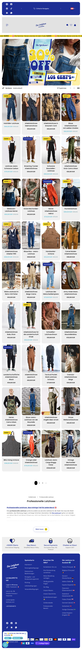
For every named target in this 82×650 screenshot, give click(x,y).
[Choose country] (73, 8)
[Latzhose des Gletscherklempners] (51, 275)
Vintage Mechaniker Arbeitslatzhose (70, 462)
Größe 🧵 (8, 638)
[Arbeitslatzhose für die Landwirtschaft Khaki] (31, 316)
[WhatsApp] (11, 13)
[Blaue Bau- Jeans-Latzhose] (31, 235)
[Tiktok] (11, 8)
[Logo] (41, 25)
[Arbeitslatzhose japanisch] (31, 358)
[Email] (7, 13)
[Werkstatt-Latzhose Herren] (11, 192)
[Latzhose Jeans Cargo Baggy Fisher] (51, 444)
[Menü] (7, 25)
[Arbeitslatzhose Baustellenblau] (70, 316)
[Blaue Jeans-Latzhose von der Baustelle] (31, 401)
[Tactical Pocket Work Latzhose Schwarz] (51, 358)
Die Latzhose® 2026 (12, 641)
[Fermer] (31, 599)
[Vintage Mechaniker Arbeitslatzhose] (70, 444)
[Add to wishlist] (18, 96)
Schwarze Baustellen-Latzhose (51, 168)
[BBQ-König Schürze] (11, 444)
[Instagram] (7, 4)
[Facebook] (11, 4)
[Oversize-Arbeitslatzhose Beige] (70, 358)
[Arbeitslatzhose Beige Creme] (31, 275)
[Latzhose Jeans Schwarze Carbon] (11, 150)
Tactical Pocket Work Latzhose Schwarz (51, 377)
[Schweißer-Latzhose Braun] (51, 316)
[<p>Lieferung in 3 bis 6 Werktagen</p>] (41, 8)
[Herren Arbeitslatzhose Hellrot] (51, 192)
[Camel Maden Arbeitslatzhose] (70, 235)
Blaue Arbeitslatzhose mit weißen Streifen (70, 125)
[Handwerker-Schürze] (51, 235)
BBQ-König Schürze (11, 460)
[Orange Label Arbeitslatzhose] (31, 444)
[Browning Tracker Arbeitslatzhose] (31, 150)
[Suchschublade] (67, 25)
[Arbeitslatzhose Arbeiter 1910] (11, 235)
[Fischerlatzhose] (70, 192)
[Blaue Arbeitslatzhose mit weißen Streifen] (70, 107)
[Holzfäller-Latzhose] (11, 107)
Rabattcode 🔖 (17, 638)
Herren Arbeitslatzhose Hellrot (51, 211)
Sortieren (14, 88)
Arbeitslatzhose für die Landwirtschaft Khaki (31, 334)
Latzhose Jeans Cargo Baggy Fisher (51, 462)
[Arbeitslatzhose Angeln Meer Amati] (51, 401)
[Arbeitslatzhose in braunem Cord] (51, 107)
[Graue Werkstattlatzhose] (70, 401)
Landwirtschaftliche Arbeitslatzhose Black (11, 377)
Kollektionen (32, 497)
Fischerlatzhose (70, 209)
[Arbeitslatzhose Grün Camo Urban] (70, 150)
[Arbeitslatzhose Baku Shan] (11, 316)
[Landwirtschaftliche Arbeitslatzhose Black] (11, 358)
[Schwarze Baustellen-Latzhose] (51, 150)
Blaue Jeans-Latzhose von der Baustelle (31, 419)
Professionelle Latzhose (46, 497)
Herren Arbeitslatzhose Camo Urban (11, 419)
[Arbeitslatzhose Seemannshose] (31, 107)
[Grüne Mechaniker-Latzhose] (31, 192)
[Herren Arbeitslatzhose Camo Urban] (11, 401)
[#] (41, 62)
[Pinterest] (7, 8)
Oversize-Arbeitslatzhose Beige (70, 377)
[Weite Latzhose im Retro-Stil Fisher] (11, 275)
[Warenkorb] (75, 25)
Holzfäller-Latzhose (11, 123)
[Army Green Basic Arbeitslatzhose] (70, 275)
